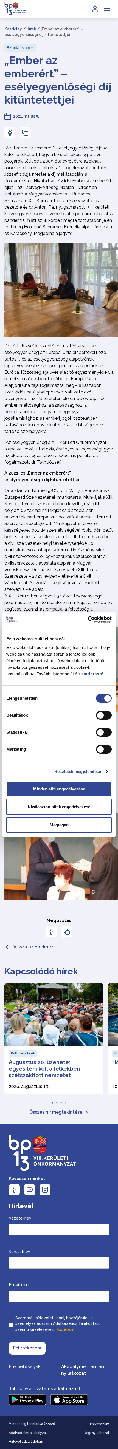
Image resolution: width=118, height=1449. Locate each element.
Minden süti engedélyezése (59, 789)
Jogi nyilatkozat (97, 1433)
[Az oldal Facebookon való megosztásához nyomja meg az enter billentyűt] (9, 132)
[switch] (104, 715)
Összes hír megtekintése (55, 1112)
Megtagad (59, 825)
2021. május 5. (26, 116)
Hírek (31, 29)
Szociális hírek (20, 48)
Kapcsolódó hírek (41, 971)
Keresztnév (19, 1251)
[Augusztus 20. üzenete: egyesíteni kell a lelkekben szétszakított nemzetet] (53, 1038)
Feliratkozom (27, 1348)
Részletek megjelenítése (77, 771)
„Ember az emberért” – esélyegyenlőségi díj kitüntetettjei (57, 80)
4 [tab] (65, 1101)
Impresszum (99, 1424)
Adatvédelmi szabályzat (28, 1433)
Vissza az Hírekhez (33, 946)
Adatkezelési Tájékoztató (77, 1323)
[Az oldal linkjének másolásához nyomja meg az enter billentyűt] (25, 132)
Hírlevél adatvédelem (26, 1442)
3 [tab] (61, 1101)
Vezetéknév (20, 1218)
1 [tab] (52, 1101)
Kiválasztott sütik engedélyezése (59, 806)
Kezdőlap (13, 29)
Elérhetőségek (25, 1366)
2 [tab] (57, 1101)
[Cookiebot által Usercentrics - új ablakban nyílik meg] (88, 619)
